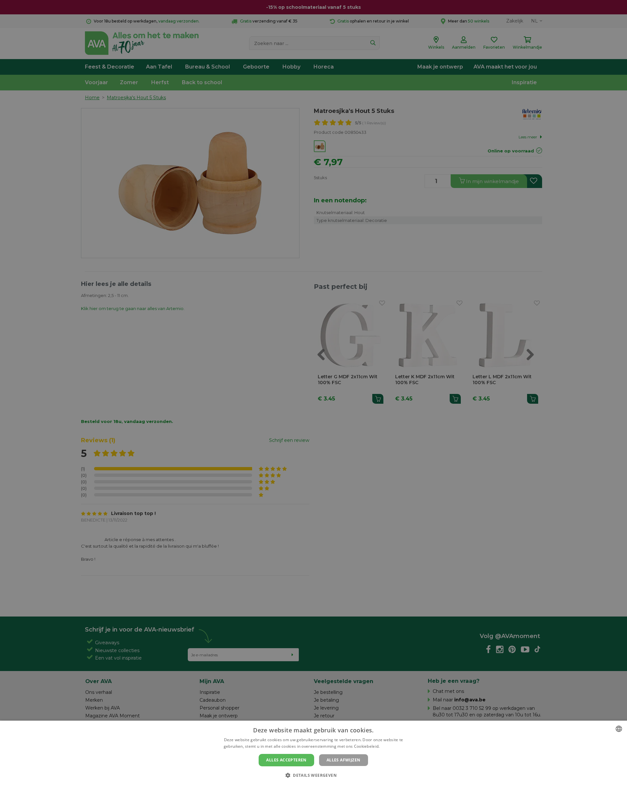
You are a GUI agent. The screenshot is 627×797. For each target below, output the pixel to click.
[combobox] (619, 729)
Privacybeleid (309, 786)
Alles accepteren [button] (286, 760)
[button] (313, 775)
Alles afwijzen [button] (344, 760)
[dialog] (313, 759)
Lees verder (392, 746)
